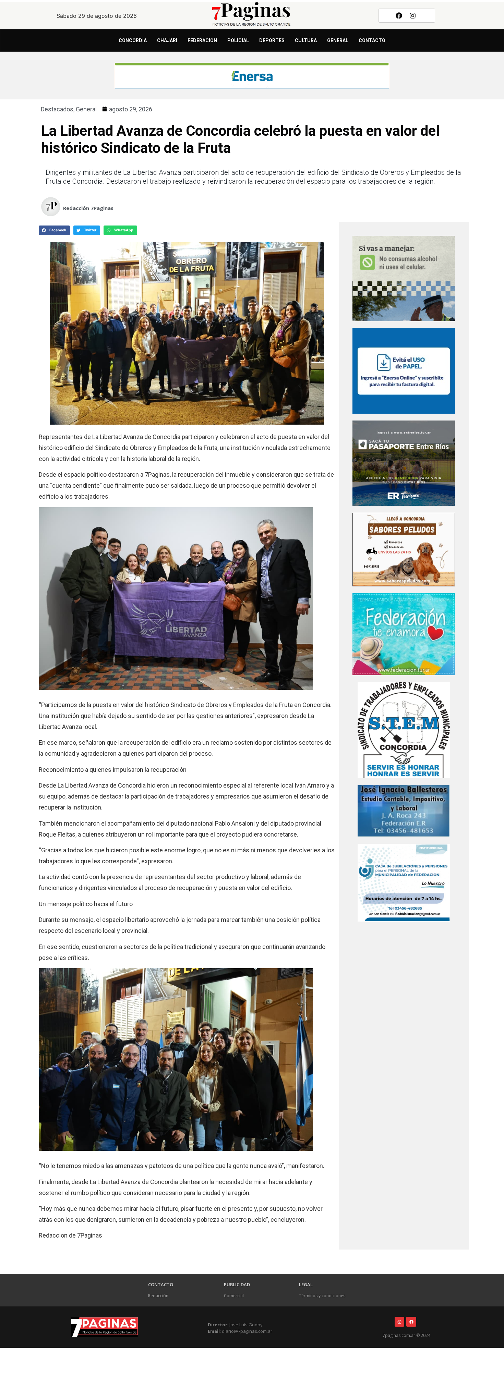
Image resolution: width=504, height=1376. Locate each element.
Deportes (272, 40)
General (337, 40)
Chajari (167, 40)
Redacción (158, 1296)
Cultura (306, 40)
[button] (54, 230)
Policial (238, 40)
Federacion (202, 40)
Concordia (133, 40)
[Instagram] (413, 15)
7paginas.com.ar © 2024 (406, 1335)
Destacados (57, 109)
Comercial (234, 1296)
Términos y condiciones (322, 1296)
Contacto (372, 40)
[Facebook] (399, 15)
